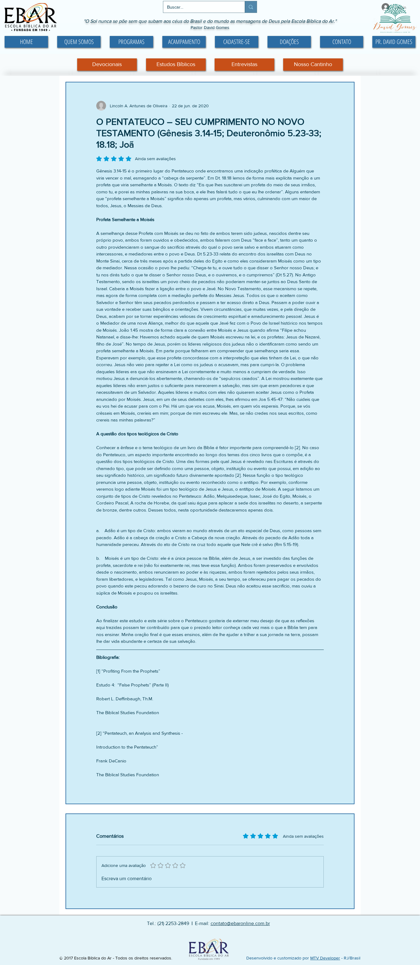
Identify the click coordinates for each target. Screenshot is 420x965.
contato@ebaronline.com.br (240, 923)
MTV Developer (325, 957)
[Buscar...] (251, 7)
